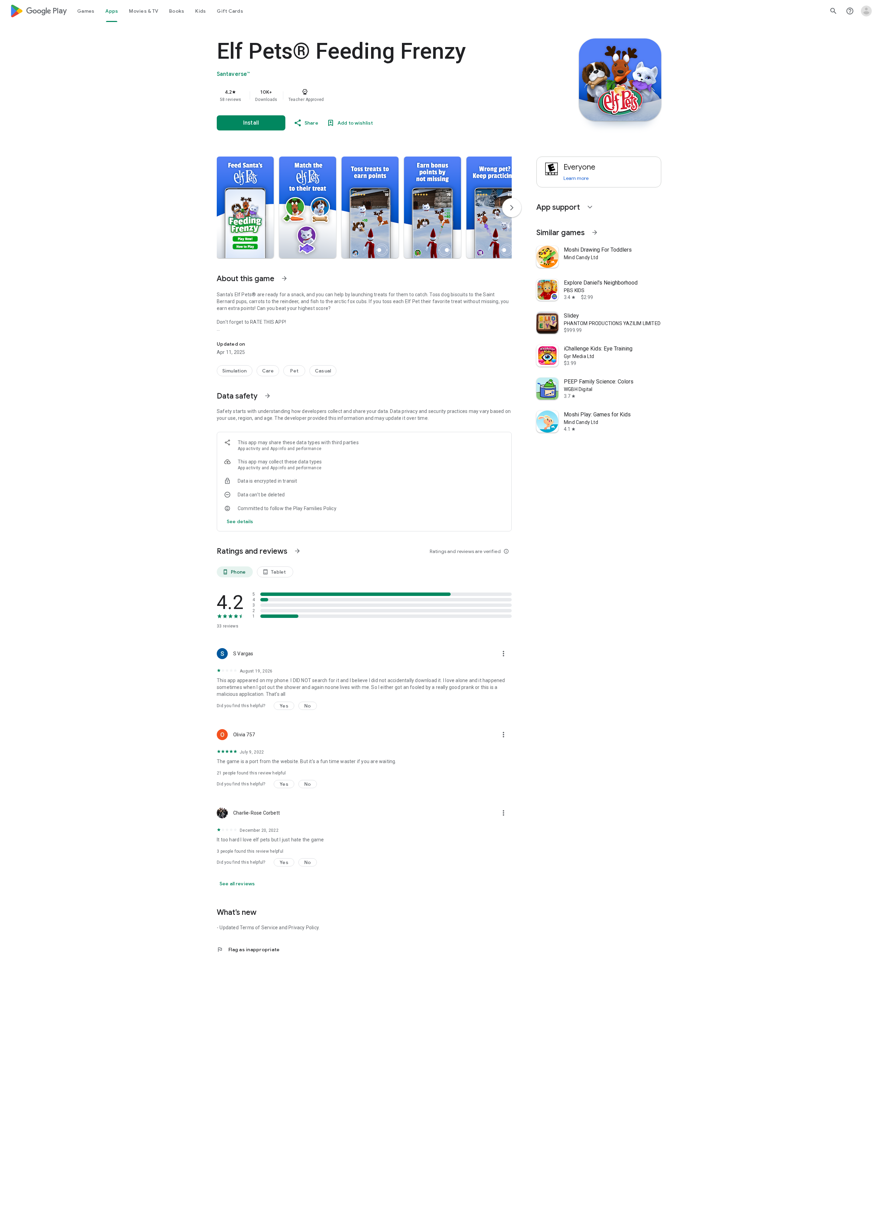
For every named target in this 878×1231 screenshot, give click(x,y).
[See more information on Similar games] (594, 232)
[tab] (86, 11)
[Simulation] (234, 371)
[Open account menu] (866, 11)
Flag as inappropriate (248, 949)
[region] (354, 95)
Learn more (576, 178)
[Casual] (322, 371)
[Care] (268, 371)
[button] (245, 207)
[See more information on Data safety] (267, 396)
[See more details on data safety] (240, 521)
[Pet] (294, 371)
